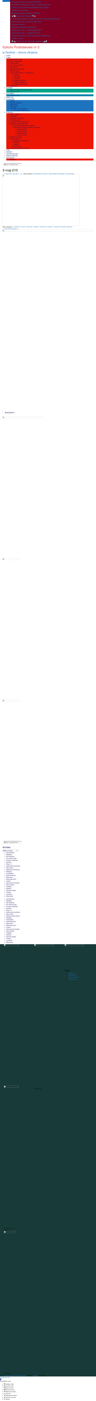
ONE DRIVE (13, 107)
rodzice (8, 881)
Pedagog (16, 75)
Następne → (15, 229)
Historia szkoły (14, 63)
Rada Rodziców (11, 875)
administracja (10, 853)
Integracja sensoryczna (21, 84)
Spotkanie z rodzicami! (20, 10)
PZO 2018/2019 (22, 133)
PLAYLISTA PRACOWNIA (21, 110)
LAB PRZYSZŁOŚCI (12, 154)
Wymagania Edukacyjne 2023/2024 (24, 125)
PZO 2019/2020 (22, 131)
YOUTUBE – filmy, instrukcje (18, 108)
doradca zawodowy (12, 860)
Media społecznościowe (17, 69)
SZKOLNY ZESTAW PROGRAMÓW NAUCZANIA (30, 7)
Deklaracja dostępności (17, 118)
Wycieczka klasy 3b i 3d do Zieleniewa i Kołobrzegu (31, 35)
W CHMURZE (10, 99)
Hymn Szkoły (14, 67)
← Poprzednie (7, 229)
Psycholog (17, 76)
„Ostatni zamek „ (18, 38)
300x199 (29, 227)
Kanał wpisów (72, 975)
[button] (0, 1379)
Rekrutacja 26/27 (11, 879)
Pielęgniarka (13, 86)
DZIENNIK (9, 88)
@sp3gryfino (9, 412)
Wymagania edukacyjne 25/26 (19, 124)
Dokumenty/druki (15, 139)
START (8, 56)
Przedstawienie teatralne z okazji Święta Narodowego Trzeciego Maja (53, 174)
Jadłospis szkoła (15, 95)
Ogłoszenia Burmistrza (13, 870)
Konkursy (13, 159)
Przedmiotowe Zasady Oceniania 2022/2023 (27, 127)
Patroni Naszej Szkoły (16, 65)
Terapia (8, 892)
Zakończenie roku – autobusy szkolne (26, 33)
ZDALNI (12, 101)
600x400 (63, 227)
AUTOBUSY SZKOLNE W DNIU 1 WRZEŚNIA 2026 (31, 4)
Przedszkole (10, 873)
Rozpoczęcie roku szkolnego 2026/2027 (26, 2)
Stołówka (16, 142)
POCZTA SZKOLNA (16, 103)
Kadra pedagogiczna (16, 61)
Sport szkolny (10, 885)
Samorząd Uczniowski (12, 883)
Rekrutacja (9, 877)
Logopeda (17, 78)
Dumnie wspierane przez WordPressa (15, 1375)
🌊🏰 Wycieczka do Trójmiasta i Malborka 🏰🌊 (30, 41)
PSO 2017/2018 (22, 135)
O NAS (8, 58)
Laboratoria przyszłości (13, 866)
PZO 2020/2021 (22, 129)
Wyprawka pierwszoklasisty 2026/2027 (26, 13)
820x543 (69, 227)
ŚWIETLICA (9, 97)
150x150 (23, 227)
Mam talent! (9, 868)
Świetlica (16, 144)
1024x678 (17, 227)
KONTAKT (9, 152)
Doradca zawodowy (19, 80)
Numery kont (17, 146)
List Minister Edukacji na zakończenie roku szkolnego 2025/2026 (36, 18)
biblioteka (9, 854)
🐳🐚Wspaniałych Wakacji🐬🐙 (24, 16)
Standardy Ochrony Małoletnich (19, 122)
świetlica (8, 888)
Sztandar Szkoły (11, 890)
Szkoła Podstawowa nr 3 (21, 46)
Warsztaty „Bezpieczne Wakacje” (24, 27)
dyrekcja (8, 862)
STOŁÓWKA (10, 93)
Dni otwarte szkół (15, 120)
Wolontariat (9, 896)
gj (21, 174)
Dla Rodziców (10, 158)
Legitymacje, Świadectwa (21, 141)
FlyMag (35, 1375)
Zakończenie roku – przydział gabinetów (27, 30)
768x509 (36, 227)
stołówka (9, 887)
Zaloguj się (71, 973)
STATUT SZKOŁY (15, 114)
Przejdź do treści (5, 1377)
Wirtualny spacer (15, 71)
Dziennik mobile (14, 91)
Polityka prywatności (16, 137)
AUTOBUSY (13, 116)
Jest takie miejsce (18, 24)
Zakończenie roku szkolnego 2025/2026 (26, 21)
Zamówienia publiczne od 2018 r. (20, 148)
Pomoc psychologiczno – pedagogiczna (21, 73)
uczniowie (9, 894)
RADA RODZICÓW (11, 156)
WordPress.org (72, 979)
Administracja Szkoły (16, 59)
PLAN (8, 150)
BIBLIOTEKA (14, 105)
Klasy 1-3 (9, 864)
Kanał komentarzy (73, 977)
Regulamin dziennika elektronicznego (21, 90)
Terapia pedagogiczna (20, 82)
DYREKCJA (9, 112)
